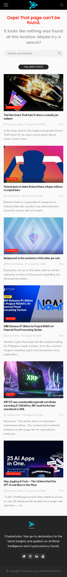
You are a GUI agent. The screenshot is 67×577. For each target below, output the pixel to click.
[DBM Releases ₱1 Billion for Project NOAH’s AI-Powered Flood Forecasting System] (33, 303)
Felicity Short (13, 195)
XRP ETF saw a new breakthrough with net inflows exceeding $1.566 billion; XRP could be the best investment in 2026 (30, 406)
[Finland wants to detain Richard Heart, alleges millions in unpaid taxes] (33, 164)
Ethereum (12, 250)
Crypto (10, 394)
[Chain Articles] (33, 4)
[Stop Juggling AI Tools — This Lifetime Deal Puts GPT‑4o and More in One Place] (33, 459)
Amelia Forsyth (15, 124)
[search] (61, 5)
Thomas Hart (14, 414)
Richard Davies (15, 263)
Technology (13, 107)
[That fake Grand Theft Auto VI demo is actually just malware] (33, 92)
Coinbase (12, 179)
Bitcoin (11, 318)
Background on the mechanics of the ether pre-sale (32, 258)
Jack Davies (13, 335)
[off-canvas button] (6, 5)
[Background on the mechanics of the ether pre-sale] (33, 235)
